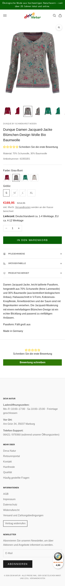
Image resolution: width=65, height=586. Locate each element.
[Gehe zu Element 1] (7, 111)
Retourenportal (11, 456)
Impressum (9, 499)
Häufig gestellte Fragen (16, 477)
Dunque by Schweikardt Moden (20, 124)
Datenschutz (10, 504)
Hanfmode (9, 467)
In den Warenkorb (32, 240)
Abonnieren (18, 564)
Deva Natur (9, 450)
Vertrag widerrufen (15, 523)
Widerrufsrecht (11, 510)
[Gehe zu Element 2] (17, 111)
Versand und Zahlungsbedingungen (23, 515)
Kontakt (7, 461)
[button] (10, 147)
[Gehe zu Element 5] (48, 111)
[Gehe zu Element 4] (37, 111)
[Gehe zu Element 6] (58, 111)
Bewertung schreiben (32, 362)
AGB (6, 494)
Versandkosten (23, 207)
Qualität (7, 472)
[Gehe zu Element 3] (27, 111)
